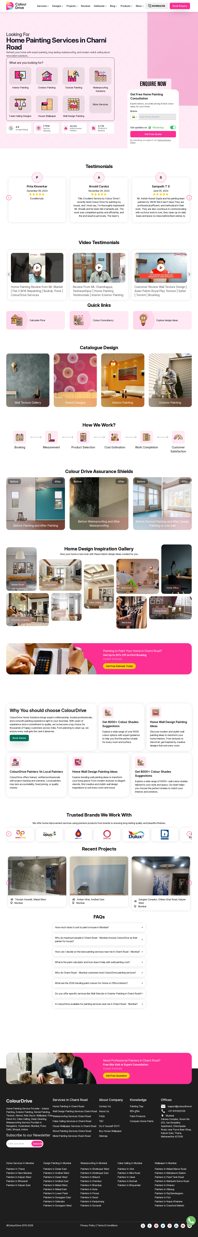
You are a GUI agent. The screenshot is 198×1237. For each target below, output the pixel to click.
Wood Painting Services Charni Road (72, 1131)
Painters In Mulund (90, 1177)
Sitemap (103, 1135)
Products (125, 6)
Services (42, 6)
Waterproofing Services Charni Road (72, 1116)
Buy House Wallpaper (110, 1131)
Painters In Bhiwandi (17, 1181)
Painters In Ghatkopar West (94, 1168)
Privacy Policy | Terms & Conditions (99, 1225)
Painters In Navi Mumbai (19, 1173)
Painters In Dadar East (55, 1168)
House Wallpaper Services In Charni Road (74, 1126)
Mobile (133, 111)
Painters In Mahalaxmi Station (170, 1173)
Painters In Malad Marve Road (170, 1168)
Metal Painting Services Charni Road (72, 1135)
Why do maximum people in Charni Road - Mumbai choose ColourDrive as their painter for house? (96, 939)
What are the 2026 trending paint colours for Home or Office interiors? (91, 983)
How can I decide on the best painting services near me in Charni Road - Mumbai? (97, 951)
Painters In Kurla (88, 1189)
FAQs (102, 1116)
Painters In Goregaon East (57, 1197)
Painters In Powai (89, 1193)
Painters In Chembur (91, 1181)
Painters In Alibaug (164, 1189)
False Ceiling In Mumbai (130, 1163)
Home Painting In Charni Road (68, 1106)
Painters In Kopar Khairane (168, 1201)
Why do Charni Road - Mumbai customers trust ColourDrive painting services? (95, 972)
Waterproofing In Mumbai (93, 1163)
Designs (56, 6)
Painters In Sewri (89, 1197)
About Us (104, 1111)
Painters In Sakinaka (54, 1201)
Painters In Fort (163, 1197)
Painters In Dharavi (165, 1185)
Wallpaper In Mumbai (165, 1163)
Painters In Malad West (55, 1185)
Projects (71, 6)
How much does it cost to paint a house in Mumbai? (82, 927)
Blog (112, 6)
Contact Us (105, 1106)
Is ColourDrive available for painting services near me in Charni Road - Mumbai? (96, 1004)
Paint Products (137, 1116)
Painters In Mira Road (129, 1173)
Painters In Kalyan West (18, 1177)
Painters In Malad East (55, 1189)
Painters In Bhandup (91, 1185)
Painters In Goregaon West (57, 1205)
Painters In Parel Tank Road (169, 1177)
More (139, 6)
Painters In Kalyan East (18, 1185)
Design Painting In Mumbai (57, 1163)
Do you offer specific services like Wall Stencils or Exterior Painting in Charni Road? (98, 993)
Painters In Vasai (126, 1177)
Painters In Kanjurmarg (92, 1201)
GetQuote (99, 6)
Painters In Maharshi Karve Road (172, 1181)
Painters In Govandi (90, 1205)
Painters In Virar (126, 1168)
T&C (101, 1121)
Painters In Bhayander (129, 1185)
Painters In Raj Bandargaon (169, 1193)
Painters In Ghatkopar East (94, 1173)
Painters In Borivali (127, 1181)
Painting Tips (136, 1106)
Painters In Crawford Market (169, 1205)
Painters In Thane (15, 1168)
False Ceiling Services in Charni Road (72, 1121)
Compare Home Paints (142, 1121)
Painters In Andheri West (56, 1173)
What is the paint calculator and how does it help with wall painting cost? (92, 962)
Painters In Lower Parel (55, 1193)
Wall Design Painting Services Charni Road (75, 1111)
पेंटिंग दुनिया (135, 1111)
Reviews (85, 6)
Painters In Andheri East (55, 1181)
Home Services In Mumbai (20, 1163)
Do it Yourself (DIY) (109, 1126)
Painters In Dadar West (55, 1177)
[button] (134, 117)
